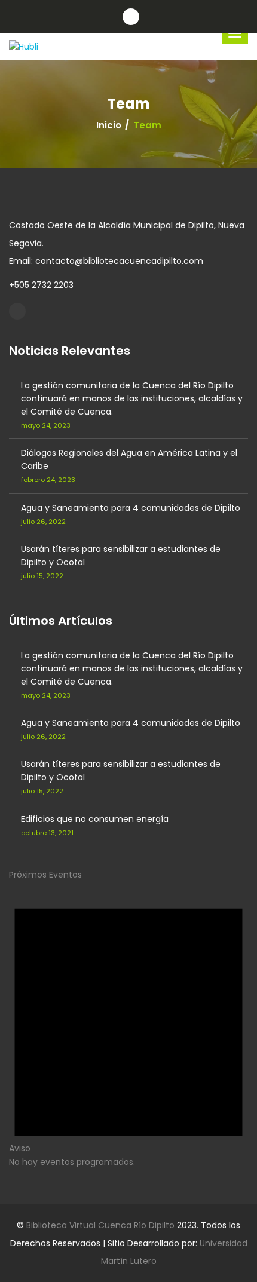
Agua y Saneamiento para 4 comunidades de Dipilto (130, 508)
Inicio (108, 125)
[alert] (128, 1024)
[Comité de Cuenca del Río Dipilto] (17, 311)
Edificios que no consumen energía (95, 819)
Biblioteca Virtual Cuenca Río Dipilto (100, 1225)
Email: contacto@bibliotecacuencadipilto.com (106, 261)
